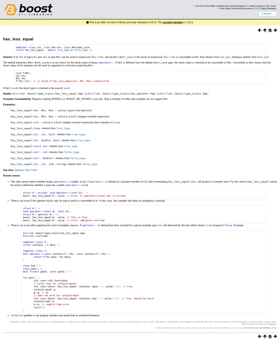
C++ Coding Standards (265, 8)
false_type (81, 50)
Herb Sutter (225, 8)
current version (172, 22)
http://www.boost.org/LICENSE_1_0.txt (260, 328)
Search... (269, 13)
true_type (63, 50)
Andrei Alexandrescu (244, 8)
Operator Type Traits (26, 170)
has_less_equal (18, 39)
